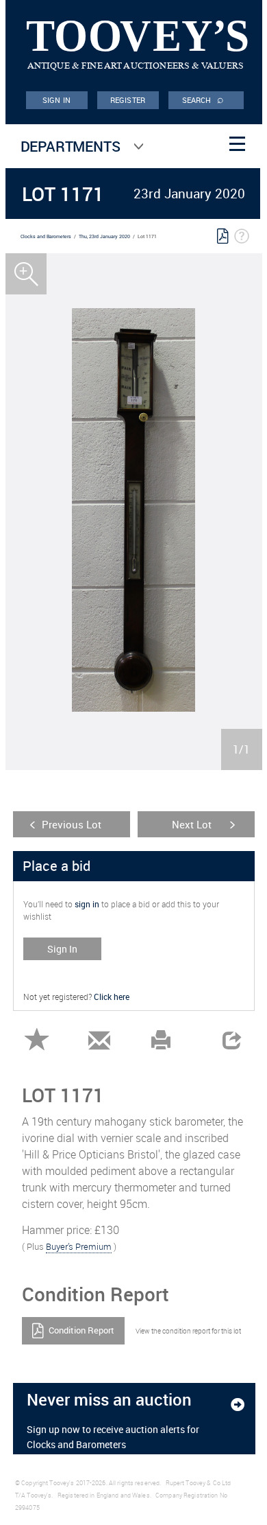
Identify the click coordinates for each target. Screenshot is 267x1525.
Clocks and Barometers (46, 236)
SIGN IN (56, 100)
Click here (111, 996)
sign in (87, 903)
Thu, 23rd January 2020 (104, 236)
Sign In (62, 948)
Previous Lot (71, 824)
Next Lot (192, 824)
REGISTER (127, 100)
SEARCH (203, 98)
